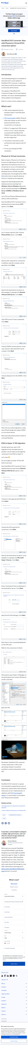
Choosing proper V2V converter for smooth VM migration (13, 806)
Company (6, 927)
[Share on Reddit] (9, 823)
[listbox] (14, 896)
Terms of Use (4, 1018)
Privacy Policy (4, 1021)
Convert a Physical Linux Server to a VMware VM (13, 810)
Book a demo (14, 963)
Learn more (14, 30)
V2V (4, 818)
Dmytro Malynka (12, 841)
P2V (2, 176)
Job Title (6, 922)
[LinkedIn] (15, 54)
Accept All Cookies (14, 1037)
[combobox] (7, 943)
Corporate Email (8, 917)
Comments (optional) (9, 948)
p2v (4, 814)
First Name (7, 906)
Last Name (7, 912)
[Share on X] (6, 823)
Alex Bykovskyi (11, 54)
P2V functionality (10, 118)
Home (2, 8)
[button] (12, 33)
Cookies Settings (14, 1041)
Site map (3, 979)
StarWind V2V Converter (15, 814)
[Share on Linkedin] (2, 823)
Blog (7, 8)
